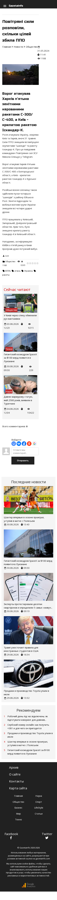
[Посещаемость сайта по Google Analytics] (28, 886)
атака (17, 270)
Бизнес (18, 807)
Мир (18, 813)
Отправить (23, 460)
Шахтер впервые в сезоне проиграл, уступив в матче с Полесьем (27, 743)
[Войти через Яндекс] (29, 443)
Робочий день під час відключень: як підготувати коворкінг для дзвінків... (27, 718)
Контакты (16, 781)
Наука (38, 795)
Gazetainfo (16, 5)
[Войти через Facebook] (24, 443)
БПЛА (7, 270)
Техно (18, 819)
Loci (7, 255)
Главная (18, 795)
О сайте (15, 774)
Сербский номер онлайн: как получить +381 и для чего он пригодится (28, 726)
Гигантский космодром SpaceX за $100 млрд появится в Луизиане (20, 358)
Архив (13, 767)
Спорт (38, 801)
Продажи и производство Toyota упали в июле (30, 735)
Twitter (47, 834)
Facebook (11, 834)
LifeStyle (38, 807)
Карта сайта (18, 788)
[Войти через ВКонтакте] (19, 443)
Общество (10, 261)
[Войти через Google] (34, 443)
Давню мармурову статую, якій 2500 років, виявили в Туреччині (18, 400)
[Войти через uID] (13, 443)
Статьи (39, 813)
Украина (28, 270)
